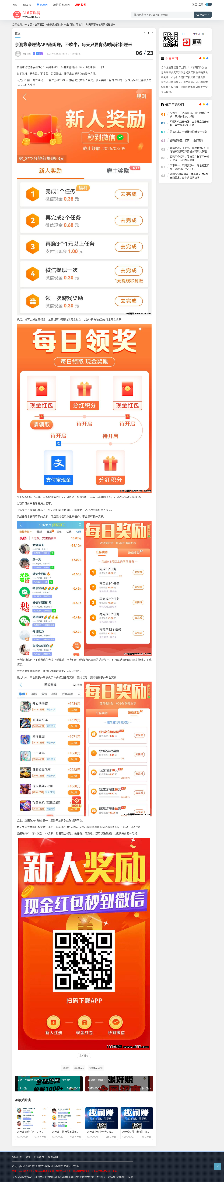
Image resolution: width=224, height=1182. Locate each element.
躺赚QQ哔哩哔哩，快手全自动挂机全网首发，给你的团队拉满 (189, 175)
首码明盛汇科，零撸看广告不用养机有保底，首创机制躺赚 (189, 158)
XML (28, 1157)
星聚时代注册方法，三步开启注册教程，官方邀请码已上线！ (189, 123)
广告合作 (39, 1157)
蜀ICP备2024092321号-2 (24, 1176)
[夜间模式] (208, 4)
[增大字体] (152, 33)
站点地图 (17, 1157)
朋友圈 (27, 4)
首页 (15, 4)
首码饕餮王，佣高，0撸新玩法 (186, 140)
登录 (201, 4)
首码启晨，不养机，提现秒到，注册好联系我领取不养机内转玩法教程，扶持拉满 (189, 151)
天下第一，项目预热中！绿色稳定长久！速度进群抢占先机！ (189, 167)
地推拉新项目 (61, 4)
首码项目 (42, 4)
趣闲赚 (66, 1068)
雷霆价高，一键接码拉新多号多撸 (188, 131)
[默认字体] (148, 33)
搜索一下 (204, 14)
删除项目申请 (87, 1176)
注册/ (195, 4)
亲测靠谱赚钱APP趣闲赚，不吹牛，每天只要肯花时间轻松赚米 (81, 24)
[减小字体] (145, 33)
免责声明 (53, 1157)
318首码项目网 (45, 1166)
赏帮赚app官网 (96, 1068)
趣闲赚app (79, 1068)
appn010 (32, 53)
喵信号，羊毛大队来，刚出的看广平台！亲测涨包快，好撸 (189, 114)
